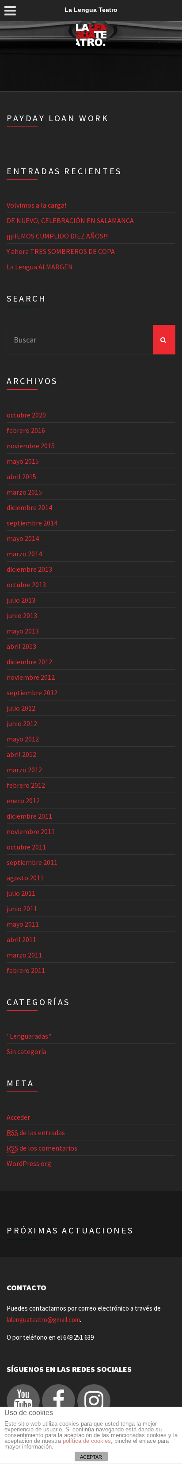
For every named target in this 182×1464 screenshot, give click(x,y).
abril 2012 (21, 754)
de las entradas (36, 1132)
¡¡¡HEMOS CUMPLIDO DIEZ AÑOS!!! (58, 235)
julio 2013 (21, 600)
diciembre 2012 (29, 661)
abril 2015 (21, 476)
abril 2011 (21, 939)
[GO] (164, 339)
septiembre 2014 (32, 522)
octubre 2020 (26, 414)
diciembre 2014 (29, 507)
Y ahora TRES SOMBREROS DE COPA (61, 251)
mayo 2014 (23, 538)
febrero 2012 (26, 785)
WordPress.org (29, 1163)
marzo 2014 (24, 553)
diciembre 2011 (29, 816)
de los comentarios (42, 1148)
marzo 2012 (24, 769)
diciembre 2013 (29, 569)
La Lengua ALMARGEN (40, 266)
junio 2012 (22, 723)
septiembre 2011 (32, 862)
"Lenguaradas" (29, 1036)
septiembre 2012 (32, 692)
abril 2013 (21, 646)
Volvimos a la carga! (36, 205)
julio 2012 (21, 708)
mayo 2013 (23, 630)
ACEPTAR (91, 1457)
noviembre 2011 (31, 831)
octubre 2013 (26, 584)
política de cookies (87, 1441)
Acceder (18, 1117)
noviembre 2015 (31, 445)
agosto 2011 (25, 877)
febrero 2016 (26, 430)
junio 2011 (22, 908)
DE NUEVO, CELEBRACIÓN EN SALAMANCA (70, 220)
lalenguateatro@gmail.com (43, 1319)
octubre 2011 (26, 846)
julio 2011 (21, 893)
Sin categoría (26, 1051)
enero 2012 (23, 800)
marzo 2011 (24, 954)
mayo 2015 (23, 461)
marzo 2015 (24, 492)
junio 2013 (22, 615)
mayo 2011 (23, 924)
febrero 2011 (26, 970)
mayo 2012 (23, 738)
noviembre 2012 (31, 677)
